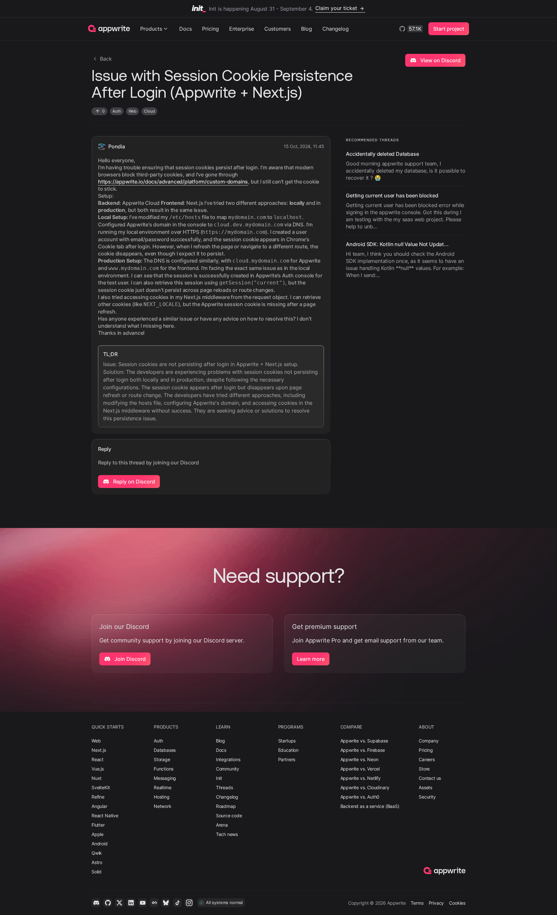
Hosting (162, 797)
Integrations (228, 759)
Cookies (457, 903)
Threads (224, 787)
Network (162, 806)
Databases (165, 750)
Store (424, 768)
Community (227, 768)
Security (427, 797)
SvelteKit (101, 787)
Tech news (227, 834)
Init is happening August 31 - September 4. (283, 8)
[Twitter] (119, 902)
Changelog (335, 28)
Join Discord (129, 659)
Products (151, 28)
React (97, 759)
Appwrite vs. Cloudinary (364, 787)
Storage (162, 759)
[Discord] (96, 902)
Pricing (210, 28)
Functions (163, 768)
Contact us (430, 778)
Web (96, 740)
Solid (97, 871)
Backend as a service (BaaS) (369, 806)
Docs (185, 28)
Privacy (436, 903)
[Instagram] (188, 902)
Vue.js (98, 768)
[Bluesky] (165, 902)
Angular (99, 806)
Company (429, 740)
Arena (222, 825)
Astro (97, 862)
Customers (277, 28)
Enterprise (241, 28)
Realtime (162, 787)
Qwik (97, 853)
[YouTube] (142, 902)
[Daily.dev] (154, 902)
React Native (105, 815)
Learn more (311, 659)
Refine (98, 797)
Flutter (98, 825)
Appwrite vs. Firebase (362, 750)
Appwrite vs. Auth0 (360, 797)
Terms (417, 903)
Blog (306, 28)
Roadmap (226, 806)
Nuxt (97, 778)
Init (219, 778)
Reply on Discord (133, 481)
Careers (427, 759)
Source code (229, 815)
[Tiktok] (177, 902)
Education (288, 750)
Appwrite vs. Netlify (360, 778)
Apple (97, 834)
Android (100, 843)
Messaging (165, 778)
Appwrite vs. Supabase (364, 740)
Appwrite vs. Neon (359, 759)
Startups (287, 740)
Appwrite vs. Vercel (360, 768)
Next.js (99, 750)
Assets (425, 787)
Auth (158, 740)
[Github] (107, 902)
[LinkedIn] (130, 902)
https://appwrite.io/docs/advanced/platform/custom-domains (173, 181)
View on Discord (440, 60)
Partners (287, 759)
